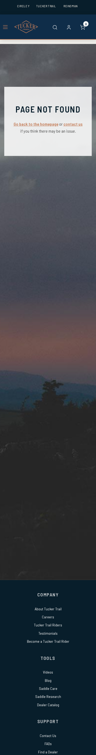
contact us (73, 123)
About (48, 609)
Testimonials (48, 633)
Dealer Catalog (48, 704)
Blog (48, 680)
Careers (48, 617)
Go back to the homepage (36, 123)
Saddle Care (48, 688)
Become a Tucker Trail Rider (48, 641)
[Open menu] (5, 26)
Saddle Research (48, 696)
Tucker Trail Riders (48, 625)
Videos (48, 672)
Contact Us (48, 735)
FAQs (48, 743)
